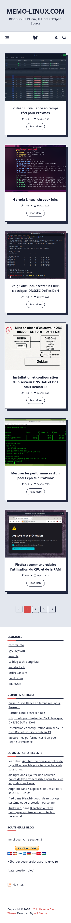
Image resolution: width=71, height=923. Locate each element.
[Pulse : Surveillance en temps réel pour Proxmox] (35, 77)
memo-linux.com (36, 11)
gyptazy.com (16, 650)
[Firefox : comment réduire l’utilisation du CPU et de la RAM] (35, 534)
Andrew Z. (15, 808)
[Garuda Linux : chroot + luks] (35, 168)
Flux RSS (18, 884)
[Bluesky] (35, 38)
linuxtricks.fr (16, 667)
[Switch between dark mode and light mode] (56, 37)
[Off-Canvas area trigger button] (7, 37)
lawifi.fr (13, 656)
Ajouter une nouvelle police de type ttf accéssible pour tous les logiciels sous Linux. (35, 765)
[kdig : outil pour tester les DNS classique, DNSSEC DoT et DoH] (35, 255)
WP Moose (40, 913)
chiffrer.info (16, 645)
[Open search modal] (64, 37)
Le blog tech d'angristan (24, 661)
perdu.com (15, 678)
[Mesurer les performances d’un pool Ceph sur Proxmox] (35, 442)
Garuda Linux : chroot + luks (35, 199)
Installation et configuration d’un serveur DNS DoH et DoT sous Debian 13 (35, 382)
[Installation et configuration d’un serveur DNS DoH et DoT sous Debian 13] (35, 346)
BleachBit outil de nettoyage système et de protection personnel (31, 812)
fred (27, 119)
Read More (36, 126)
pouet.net (14, 684)
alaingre (14, 775)
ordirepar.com (17, 673)
